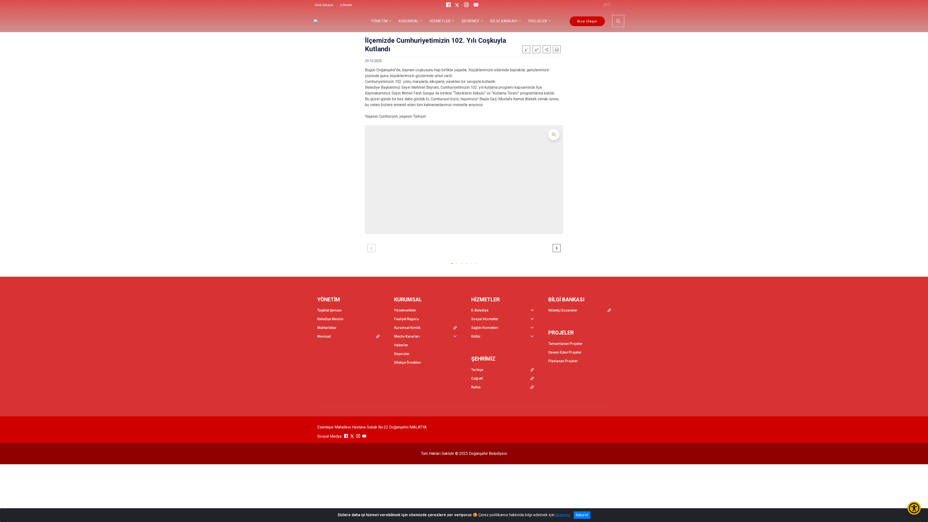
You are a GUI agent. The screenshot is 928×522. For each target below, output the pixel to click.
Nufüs (476, 387)
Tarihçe (477, 370)
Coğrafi (477, 378)
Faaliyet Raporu (406, 319)
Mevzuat (324, 336)
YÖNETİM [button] (379, 21)
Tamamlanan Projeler (565, 344)
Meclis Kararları (407, 336)
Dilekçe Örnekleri (407, 362)
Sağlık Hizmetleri (484, 328)
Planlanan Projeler (563, 361)
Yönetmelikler (405, 310)
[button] (547, 49)
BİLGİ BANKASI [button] (504, 21)
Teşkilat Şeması (329, 310)
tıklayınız (562, 515)
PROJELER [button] (538, 21)
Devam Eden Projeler (565, 352)
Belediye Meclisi (330, 319)
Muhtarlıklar (326, 328)
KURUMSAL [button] (409, 21)
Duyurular (402, 354)
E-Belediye (479, 310)
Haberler (401, 345)
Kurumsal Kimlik (407, 328)
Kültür (476, 336)
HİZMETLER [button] (440, 21)
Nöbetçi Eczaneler (562, 310)
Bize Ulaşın (587, 21)
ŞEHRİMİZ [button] (470, 21)
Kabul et (582, 515)
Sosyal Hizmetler (485, 319)
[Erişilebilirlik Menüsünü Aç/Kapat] (914, 508)
